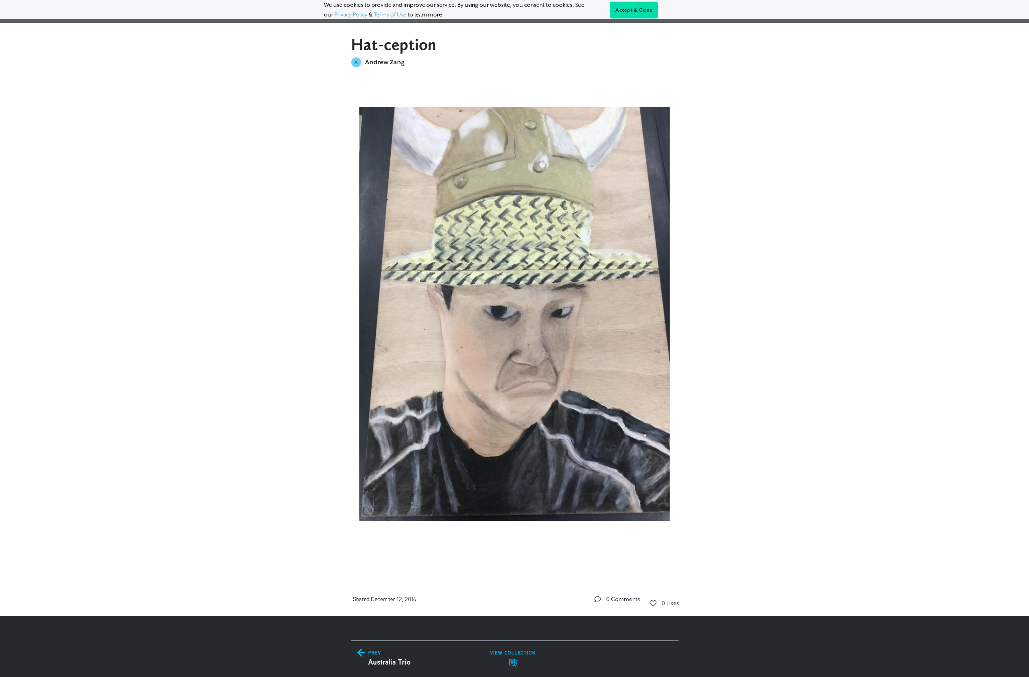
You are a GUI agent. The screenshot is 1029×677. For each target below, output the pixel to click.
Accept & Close (633, 10)
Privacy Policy (350, 14)
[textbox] (514, 322)
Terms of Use (390, 14)
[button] (597, 599)
